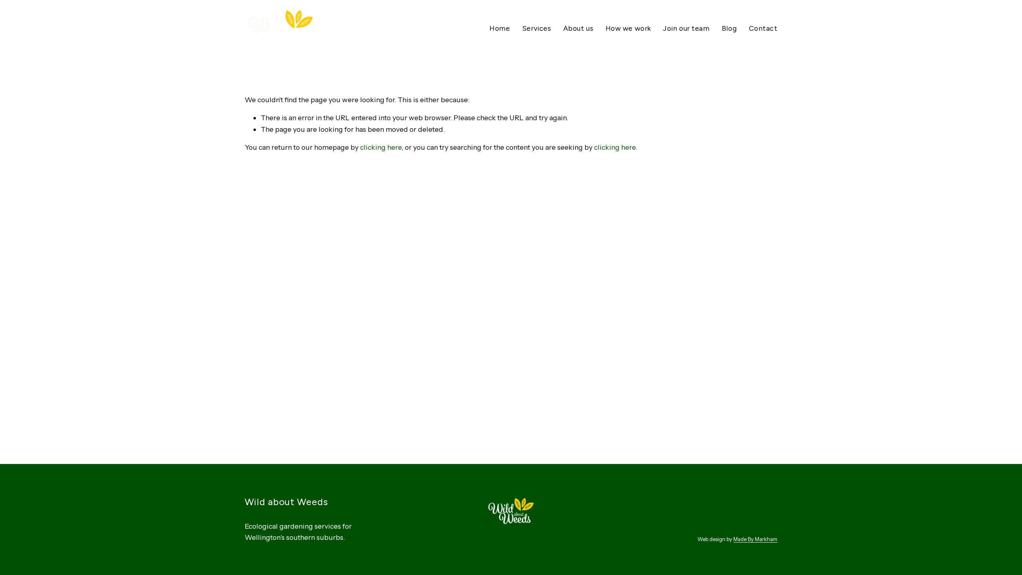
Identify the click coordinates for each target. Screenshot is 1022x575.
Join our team (686, 28)
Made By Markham (755, 539)
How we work (628, 28)
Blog (729, 28)
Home (499, 28)
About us (578, 28)
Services (536, 28)
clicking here (381, 147)
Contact (763, 28)
